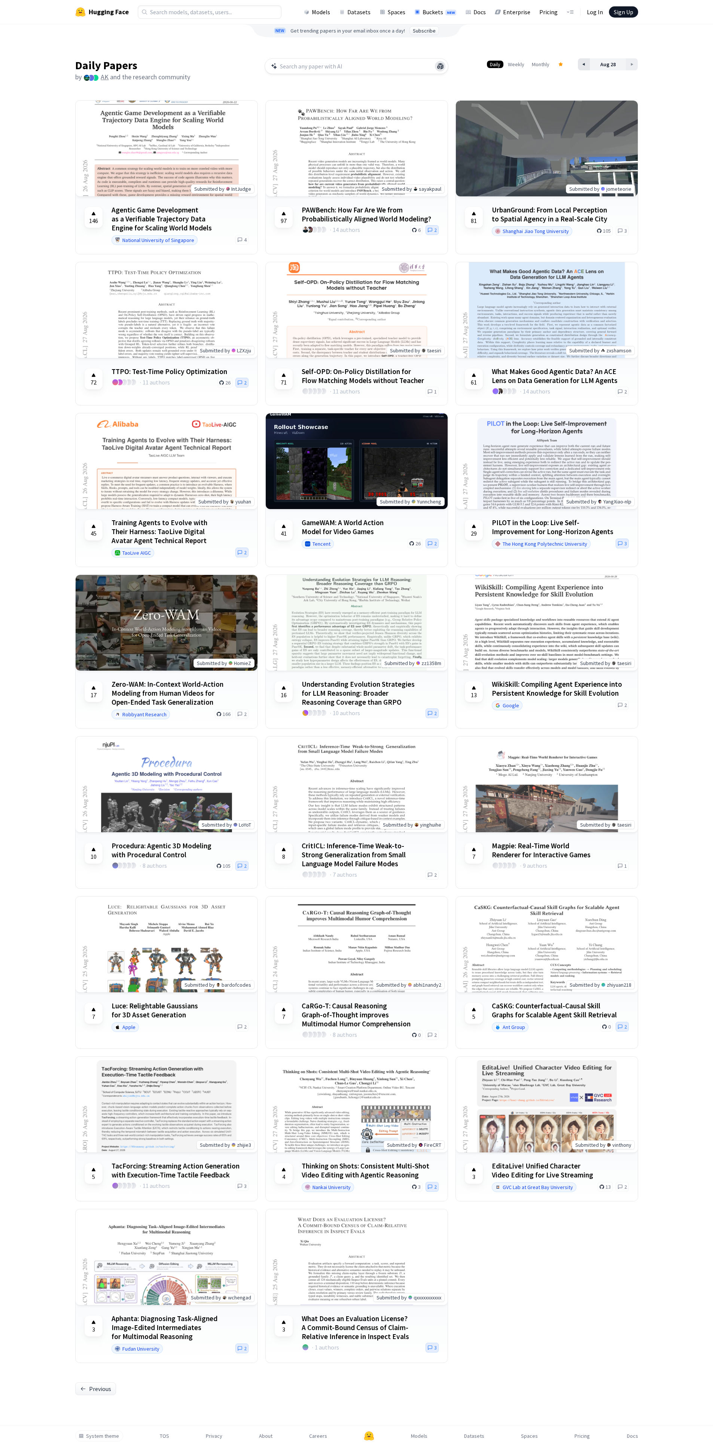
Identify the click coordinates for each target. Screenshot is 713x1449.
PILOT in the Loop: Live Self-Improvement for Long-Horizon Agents (552, 527)
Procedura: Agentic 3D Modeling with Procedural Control (161, 850)
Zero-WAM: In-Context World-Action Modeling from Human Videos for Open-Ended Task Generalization (167, 693)
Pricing (548, 12)
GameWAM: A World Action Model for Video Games (343, 527)
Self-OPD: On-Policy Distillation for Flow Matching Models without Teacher (363, 376)
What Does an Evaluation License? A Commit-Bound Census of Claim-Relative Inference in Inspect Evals (355, 1327)
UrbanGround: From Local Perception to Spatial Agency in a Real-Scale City (549, 214)
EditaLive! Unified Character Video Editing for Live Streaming (542, 1170)
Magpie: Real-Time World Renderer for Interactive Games (541, 850)
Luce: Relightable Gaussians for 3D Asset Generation (155, 1010)
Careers (318, 1436)
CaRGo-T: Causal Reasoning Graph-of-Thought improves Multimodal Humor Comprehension (356, 1014)
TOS (164, 1436)
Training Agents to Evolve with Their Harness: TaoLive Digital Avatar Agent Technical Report (159, 531)
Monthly (540, 64)
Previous (100, 1389)
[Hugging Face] (369, 1436)
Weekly (516, 64)
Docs (479, 12)
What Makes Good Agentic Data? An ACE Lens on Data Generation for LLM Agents (555, 376)
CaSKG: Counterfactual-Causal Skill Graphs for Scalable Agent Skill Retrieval (554, 1010)
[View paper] (547, 148)
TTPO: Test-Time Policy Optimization (169, 371)
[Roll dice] (440, 66)
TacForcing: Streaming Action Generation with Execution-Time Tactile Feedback (176, 1170)
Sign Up (623, 12)
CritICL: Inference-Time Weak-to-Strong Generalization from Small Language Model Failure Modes (354, 854)
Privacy (214, 1436)
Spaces (396, 12)
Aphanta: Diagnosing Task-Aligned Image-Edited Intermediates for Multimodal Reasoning (164, 1327)
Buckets (439, 12)
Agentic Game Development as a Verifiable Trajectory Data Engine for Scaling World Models (162, 218)
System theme (102, 1436)
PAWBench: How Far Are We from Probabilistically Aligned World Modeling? (366, 214)
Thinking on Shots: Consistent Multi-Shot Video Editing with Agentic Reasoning (365, 1170)
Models (321, 12)
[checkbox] (94, 217)
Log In (595, 12)
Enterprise (516, 12)
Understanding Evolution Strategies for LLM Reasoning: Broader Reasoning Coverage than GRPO (358, 693)
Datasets (359, 12)
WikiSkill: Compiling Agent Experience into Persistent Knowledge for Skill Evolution (557, 689)
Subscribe (424, 30)
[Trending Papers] (560, 64)
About (265, 1436)
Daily (495, 64)
